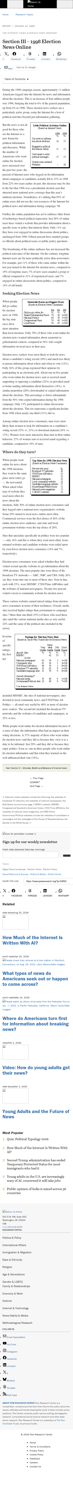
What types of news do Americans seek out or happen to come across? (35, 978)
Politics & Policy (11, 1237)
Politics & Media (38, 874)
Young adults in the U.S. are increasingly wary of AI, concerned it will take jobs (35, 1179)
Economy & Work (12, 1293)
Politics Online (54, 874)
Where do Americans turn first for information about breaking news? (35, 1023)
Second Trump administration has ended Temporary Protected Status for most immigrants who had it (36, 1164)
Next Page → (36, 786)
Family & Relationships (16, 1286)
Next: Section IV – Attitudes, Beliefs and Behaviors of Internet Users (36, 768)
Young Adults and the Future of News (35, 1114)
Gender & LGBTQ (12, 1281)
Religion (7, 1267)
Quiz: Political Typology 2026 (28, 1139)
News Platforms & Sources (15, 874)
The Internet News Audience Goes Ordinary (29, 33)
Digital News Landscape (14, 869)
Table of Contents (14, 79)
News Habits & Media (15, 1315)
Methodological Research (17, 1322)
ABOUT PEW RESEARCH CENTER (18, 1402)
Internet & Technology (15, 1308)
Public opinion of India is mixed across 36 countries (36, 1191)
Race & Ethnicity (12, 1259)
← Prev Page (36, 778)
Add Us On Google (26, 67)
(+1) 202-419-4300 (12, 1226)
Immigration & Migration (17, 1252)
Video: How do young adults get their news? (36, 1070)
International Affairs (14, 1245)
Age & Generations (13, 1274)
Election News (34, 869)
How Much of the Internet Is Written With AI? (32, 940)
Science (7, 1300)
